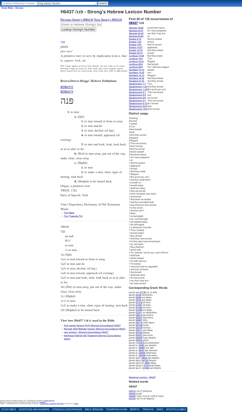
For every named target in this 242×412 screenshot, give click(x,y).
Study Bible (7, 8)
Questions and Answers (34, 409)
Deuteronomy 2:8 (137, 98)
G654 (144, 358)
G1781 (143, 292)
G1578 (139, 302)
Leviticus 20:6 (136, 64)
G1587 (139, 305)
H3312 (132, 391)
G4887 (142, 348)
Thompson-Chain (116, 409)
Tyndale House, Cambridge (47, 403)
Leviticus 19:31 (136, 61)
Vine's (159, 409)
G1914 (147, 365)
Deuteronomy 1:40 (138, 89)
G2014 (139, 315)
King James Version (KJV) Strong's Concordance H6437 (92, 325)
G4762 (145, 360)
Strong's (19, 8)
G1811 (139, 312)
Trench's (147, 409)
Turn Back (69, 213)
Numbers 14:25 (136, 73)
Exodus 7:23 (135, 42)
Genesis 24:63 (136, 36)
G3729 (139, 328)
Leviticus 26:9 (136, 67)
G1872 (141, 343)
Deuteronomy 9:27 (138, 106)
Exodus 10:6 (135, 45)
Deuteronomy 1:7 (137, 84)
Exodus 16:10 (136, 50)
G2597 (139, 317)
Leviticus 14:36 (136, 56)
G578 (138, 300)
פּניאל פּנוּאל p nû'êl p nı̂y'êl (146, 396)
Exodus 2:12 (135, 39)
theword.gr (42, 402)
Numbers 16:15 (136, 75)
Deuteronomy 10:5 (138, 109)
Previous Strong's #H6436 (77, 19)
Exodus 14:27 (136, 47)
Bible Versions (94, 409)
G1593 (139, 307)
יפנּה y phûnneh (140, 391)
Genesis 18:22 (136, 28)
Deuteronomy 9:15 (138, 103)
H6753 (132, 399)
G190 (138, 295)
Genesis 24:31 (136, 31)
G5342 (139, 340)
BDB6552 (67, 87)
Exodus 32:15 (136, 53)
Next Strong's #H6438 (108, 19)
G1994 (146, 368)
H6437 (133, 23)
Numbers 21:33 (136, 81)
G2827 (139, 320)
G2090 (142, 353)
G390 (141, 345)
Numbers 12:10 (136, 70)
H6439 (132, 396)
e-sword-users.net (49, 400)
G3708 (139, 325)
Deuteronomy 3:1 (137, 101)
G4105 (139, 333)
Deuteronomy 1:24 (138, 87)
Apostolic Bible (176, 409)
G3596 (142, 355)
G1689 (139, 310)
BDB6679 (67, 91)
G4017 (139, 330)
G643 (141, 350)
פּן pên (135, 394)
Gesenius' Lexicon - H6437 (142, 377)
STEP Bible (60, 403)
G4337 (139, 335)
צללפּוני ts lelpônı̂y (141, 399)
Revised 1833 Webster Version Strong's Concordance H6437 (95, 329)
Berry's (134, 409)
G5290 (139, 338)
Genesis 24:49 (136, 33)
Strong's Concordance (67, 409)
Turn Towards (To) (73, 216)
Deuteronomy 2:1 (137, 92)
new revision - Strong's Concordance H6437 (86, 332)
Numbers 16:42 (136, 78)
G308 (138, 297)
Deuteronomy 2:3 (137, 95)
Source (76, 403)
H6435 (132, 394)
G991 (147, 363)
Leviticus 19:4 (136, 59)
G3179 (139, 323)
